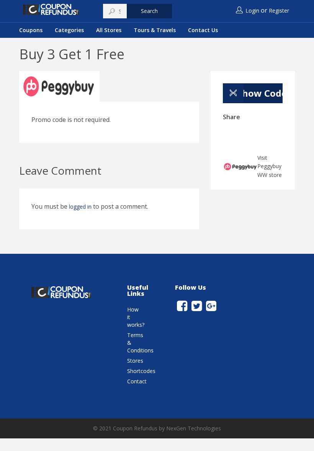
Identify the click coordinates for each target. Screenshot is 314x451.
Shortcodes (141, 371)
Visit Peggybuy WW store (269, 166)
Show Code (260, 93)
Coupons (31, 30)
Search (149, 11)
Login (252, 10)
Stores (135, 360)
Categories (69, 30)
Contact (137, 381)
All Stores (108, 30)
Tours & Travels (155, 30)
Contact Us (203, 30)
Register (279, 10)
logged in (80, 206)
